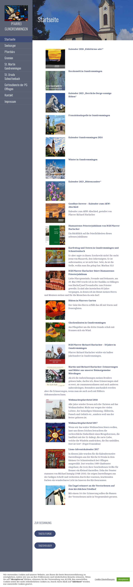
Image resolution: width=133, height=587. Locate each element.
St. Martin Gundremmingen (13, 66)
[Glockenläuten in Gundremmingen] (55, 332)
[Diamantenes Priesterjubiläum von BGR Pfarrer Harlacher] (55, 235)
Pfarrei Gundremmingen (16, 26)
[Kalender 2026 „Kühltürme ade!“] (55, 58)
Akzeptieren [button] (123, 579)
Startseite (10, 39)
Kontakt (9, 95)
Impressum (10, 101)
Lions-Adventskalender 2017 (83, 449)
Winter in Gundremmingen (82, 159)
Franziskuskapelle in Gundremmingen (89, 115)
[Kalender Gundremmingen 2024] (55, 147)
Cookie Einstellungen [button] (105, 579)
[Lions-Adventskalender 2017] (55, 459)
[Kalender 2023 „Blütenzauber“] (55, 191)
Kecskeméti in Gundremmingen (85, 71)
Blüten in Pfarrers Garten (82, 300)
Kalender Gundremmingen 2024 (85, 137)
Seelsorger (10, 45)
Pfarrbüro (10, 51)
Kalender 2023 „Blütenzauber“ (84, 181)
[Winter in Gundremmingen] (55, 169)
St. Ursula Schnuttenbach (12, 76)
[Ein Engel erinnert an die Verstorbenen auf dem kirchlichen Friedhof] (55, 495)
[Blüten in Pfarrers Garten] (55, 310)
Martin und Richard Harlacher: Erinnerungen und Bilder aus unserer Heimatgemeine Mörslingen (93, 370)
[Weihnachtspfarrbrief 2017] (55, 432)
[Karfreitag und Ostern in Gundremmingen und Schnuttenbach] (55, 257)
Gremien (9, 57)
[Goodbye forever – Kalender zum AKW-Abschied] (55, 213)
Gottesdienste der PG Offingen (16, 86)
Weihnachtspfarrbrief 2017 (83, 423)
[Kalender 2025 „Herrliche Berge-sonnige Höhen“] (55, 102)
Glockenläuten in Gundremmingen (87, 322)
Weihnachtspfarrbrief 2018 (83, 400)
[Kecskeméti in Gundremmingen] (55, 80)
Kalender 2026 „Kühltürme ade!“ (85, 49)
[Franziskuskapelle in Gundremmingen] (55, 125)
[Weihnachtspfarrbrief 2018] (55, 409)
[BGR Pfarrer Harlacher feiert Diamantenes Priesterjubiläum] (55, 280)
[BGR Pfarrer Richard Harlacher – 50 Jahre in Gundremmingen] (55, 354)
